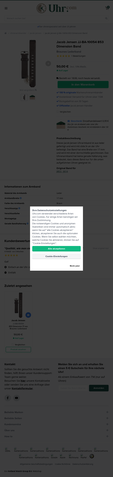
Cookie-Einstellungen (56, 256)
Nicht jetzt (75, 265)
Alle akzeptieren (56, 248)
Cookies (41, 216)
